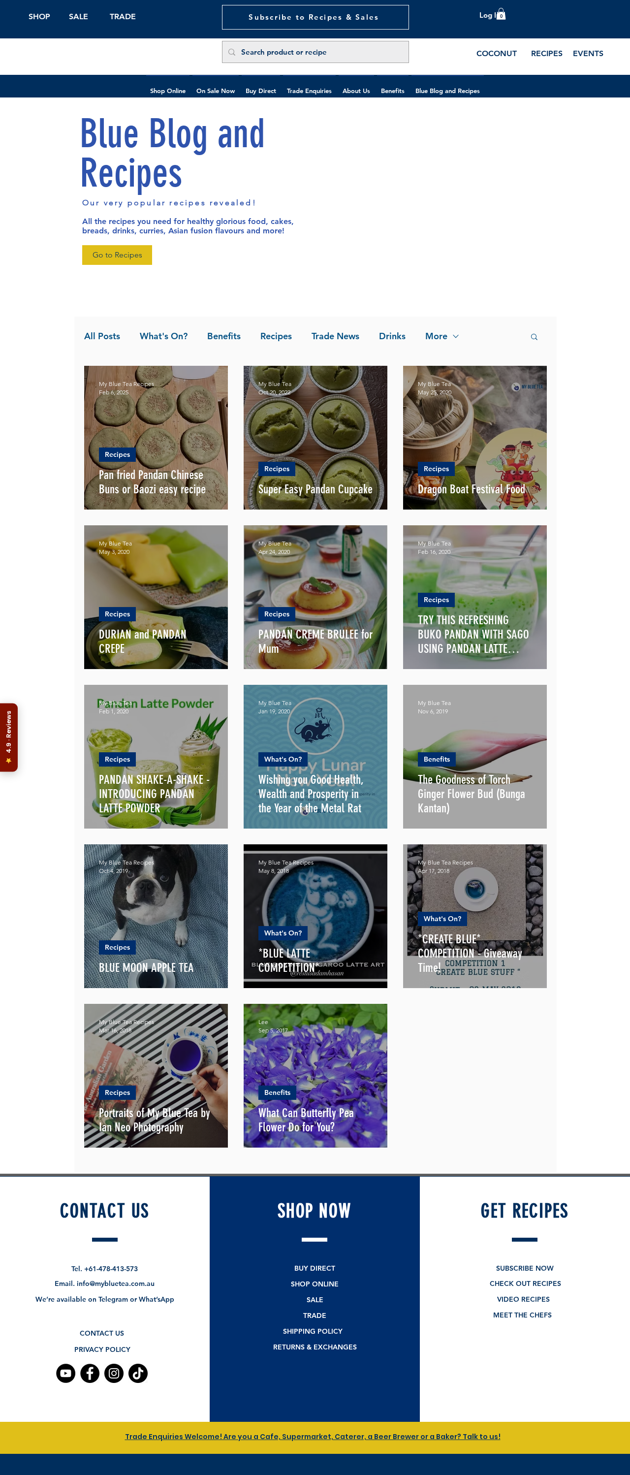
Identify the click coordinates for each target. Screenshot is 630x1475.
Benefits (224, 336)
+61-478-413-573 (111, 1268)
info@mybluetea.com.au (116, 1283)
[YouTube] (65, 1373)
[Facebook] (89, 1373)
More (436, 336)
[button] (501, 14)
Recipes (276, 336)
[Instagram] (114, 1373)
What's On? (164, 336)
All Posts (102, 336)
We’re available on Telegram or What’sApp (104, 1299)
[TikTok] (138, 1373)
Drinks (392, 336)
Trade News (335, 336)
